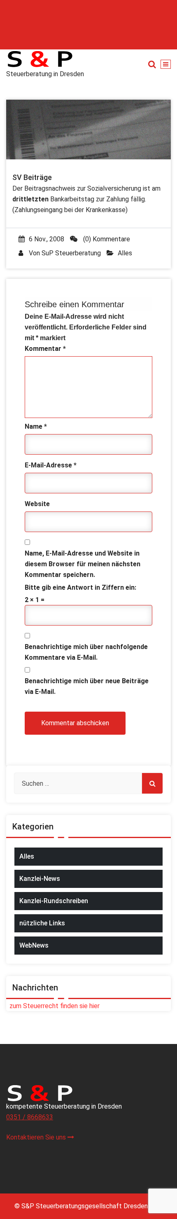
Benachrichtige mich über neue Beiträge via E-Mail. (87, 686)
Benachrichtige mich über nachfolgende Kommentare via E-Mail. (86, 652)
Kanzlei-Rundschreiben (53, 901)
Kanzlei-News (39, 879)
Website (37, 504)
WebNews (34, 945)
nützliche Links (42, 923)
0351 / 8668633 (29, 1117)
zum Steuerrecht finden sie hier (53, 1006)
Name (36, 426)
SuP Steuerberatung (71, 253)
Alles (125, 253)
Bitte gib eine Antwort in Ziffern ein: (80, 587)
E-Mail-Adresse (51, 465)
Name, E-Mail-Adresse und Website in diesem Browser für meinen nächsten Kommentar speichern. (82, 564)
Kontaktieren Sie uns (37, 1137)
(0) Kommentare (106, 239)
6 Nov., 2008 (46, 239)
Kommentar (45, 349)
